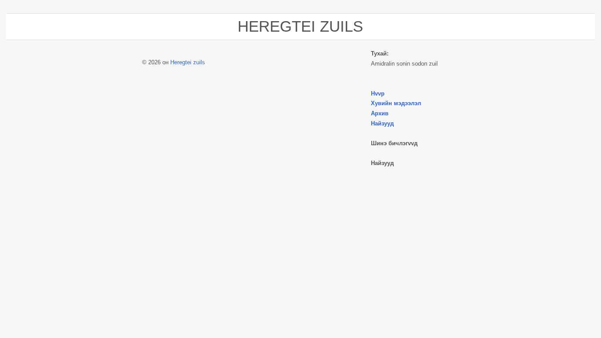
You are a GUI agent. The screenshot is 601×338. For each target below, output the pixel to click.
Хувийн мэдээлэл (396, 103)
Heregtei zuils (187, 62)
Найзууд (382, 123)
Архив (379, 113)
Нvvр (378, 93)
